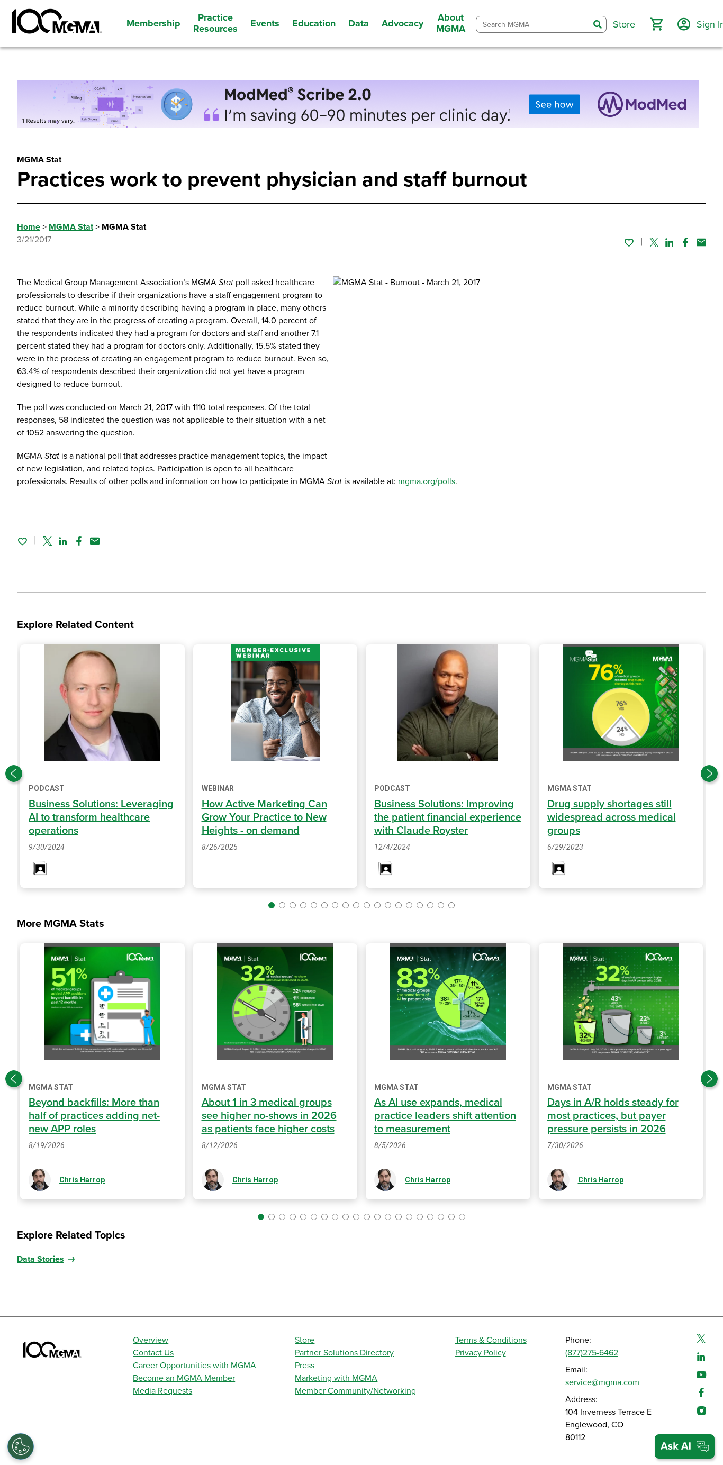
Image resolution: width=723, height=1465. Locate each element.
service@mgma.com (602, 1382)
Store (304, 1340)
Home (28, 227)
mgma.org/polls (426, 481)
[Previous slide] (13, 773)
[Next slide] (709, 773)
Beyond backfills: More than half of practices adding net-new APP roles (94, 1115)
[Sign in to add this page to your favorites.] (628, 242)
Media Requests (162, 1391)
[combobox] (532, 24)
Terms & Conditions (491, 1340)
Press (304, 1365)
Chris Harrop (82, 1180)
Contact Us (153, 1353)
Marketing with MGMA (336, 1378)
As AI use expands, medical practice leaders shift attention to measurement (445, 1115)
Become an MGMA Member (184, 1378)
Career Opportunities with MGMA (194, 1365)
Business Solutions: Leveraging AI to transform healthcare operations (101, 817)
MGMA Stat (71, 227)
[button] (656, 24)
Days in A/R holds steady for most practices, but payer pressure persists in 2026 (613, 1115)
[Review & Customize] (20, 1446)
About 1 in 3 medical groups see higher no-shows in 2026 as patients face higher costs (269, 1115)
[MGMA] (56, 23)
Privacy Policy (480, 1353)
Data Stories (40, 1259)
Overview (150, 1340)
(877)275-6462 (591, 1353)
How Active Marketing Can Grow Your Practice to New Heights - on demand (264, 817)
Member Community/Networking (355, 1391)
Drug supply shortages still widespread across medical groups (611, 817)
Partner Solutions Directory (344, 1353)
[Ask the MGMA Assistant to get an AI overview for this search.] (685, 1446)
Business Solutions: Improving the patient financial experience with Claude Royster (447, 817)
